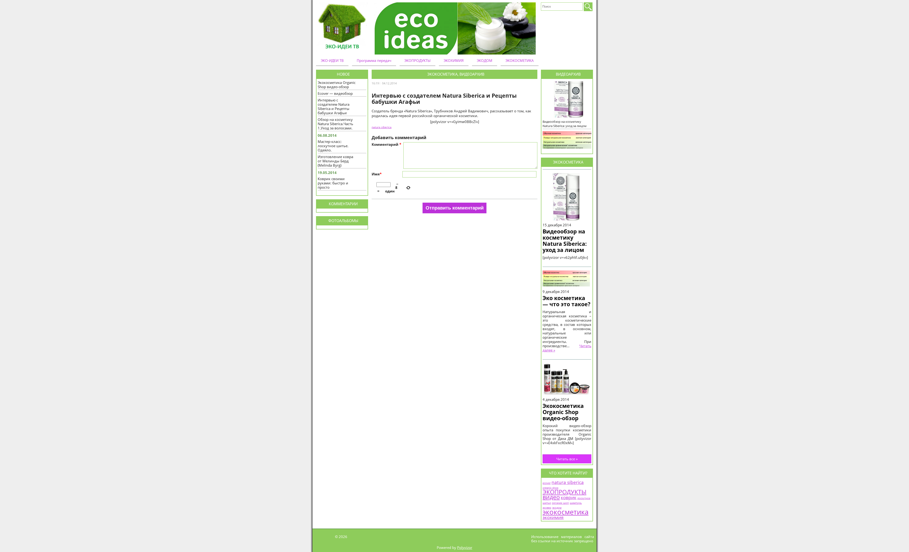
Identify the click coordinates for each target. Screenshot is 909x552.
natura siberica (568, 482)
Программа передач (374, 60)
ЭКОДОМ (484, 60)
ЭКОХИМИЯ (454, 60)
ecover (547, 483)
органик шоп (560, 503)
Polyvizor (464, 547)
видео (551, 497)
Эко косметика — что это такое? (566, 301)
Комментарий (386, 144)
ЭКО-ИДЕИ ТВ (332, 60)
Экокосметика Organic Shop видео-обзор (563, 412)
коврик (568, 497)
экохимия (553, 517)
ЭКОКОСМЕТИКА (519, 60)
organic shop (550, 487)
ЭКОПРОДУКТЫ (417, 60)
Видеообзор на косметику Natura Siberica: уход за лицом (565, 241)
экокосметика (565, 512)
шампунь (576, 503)
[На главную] (344, 28)
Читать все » (567, 458)
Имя (377, 174)
